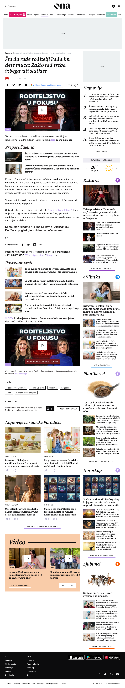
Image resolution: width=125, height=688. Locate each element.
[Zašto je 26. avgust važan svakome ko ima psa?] (101, 579)
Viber (41, 255)
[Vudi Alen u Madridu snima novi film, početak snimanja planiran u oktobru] (89, 226)
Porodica (8, 53)
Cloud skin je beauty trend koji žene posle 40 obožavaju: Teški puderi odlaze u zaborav (100, 130)
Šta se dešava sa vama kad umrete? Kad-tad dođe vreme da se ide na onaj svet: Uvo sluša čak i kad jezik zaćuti (101, 142)
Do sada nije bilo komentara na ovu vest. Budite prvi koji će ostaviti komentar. (23, 408)
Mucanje (53, 388)
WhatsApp (31, 255)
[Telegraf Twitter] (105, 674)
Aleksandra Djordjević (26, 392)
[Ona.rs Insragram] (111, 674)
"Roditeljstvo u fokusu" (59, 210)
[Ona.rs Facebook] (99, 674)
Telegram (51, 255)
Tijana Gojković (37, 388)
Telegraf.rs (12, 6)
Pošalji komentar (68, 409)
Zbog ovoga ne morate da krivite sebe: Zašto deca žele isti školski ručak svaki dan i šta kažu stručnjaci (101, 98)
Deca (9, 392)
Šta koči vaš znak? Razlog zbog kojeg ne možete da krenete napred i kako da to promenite (100, 108)
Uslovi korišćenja (20, 373)
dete (52, 139)
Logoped (65, 388)
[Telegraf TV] (117, 674)
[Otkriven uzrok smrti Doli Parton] (89, 237)
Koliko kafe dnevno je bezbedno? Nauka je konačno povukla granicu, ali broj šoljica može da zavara (101, 120)
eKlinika (91, 277)
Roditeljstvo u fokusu (16, 388)
